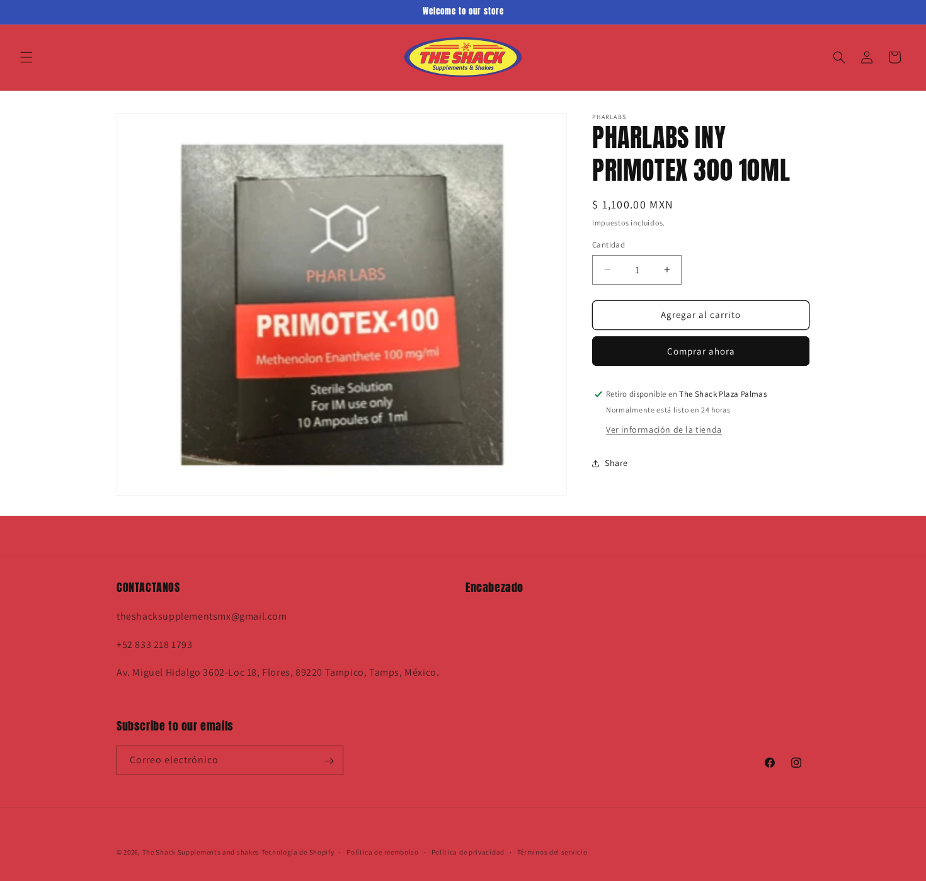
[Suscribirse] (329, 761)
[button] (26, 57)
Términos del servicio (552, 851)
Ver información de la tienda (664, 429)
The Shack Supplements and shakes (201, 852)
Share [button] (616, 463)
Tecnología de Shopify (297, 852)
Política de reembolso (382, 851)
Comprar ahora (701, 351)
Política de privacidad (468, 851)
